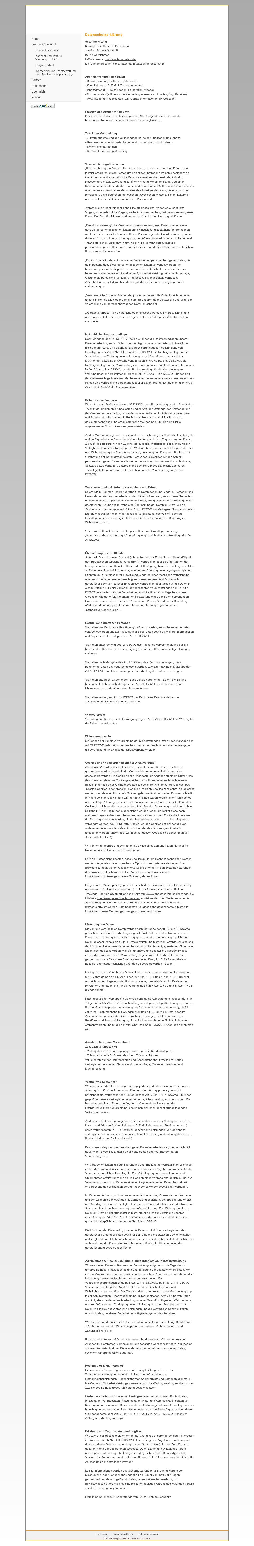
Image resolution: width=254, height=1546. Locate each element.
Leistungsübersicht (43, 44)
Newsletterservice (47, 50)
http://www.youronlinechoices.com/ (118, 898)
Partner (36, 80)
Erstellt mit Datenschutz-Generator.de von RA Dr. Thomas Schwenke (128, 1496)
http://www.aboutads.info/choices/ (162, 893)
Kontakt (36, 97)
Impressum (101, 1534)
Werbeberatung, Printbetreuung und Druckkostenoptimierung (55, 72)
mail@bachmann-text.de (120, 59)
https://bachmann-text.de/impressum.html (139, 63)
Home (35, 38)
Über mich (38, 91)
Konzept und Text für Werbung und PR (48, 57)
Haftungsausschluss (148, 1534)
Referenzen (38, 85)
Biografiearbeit (44, 65)
